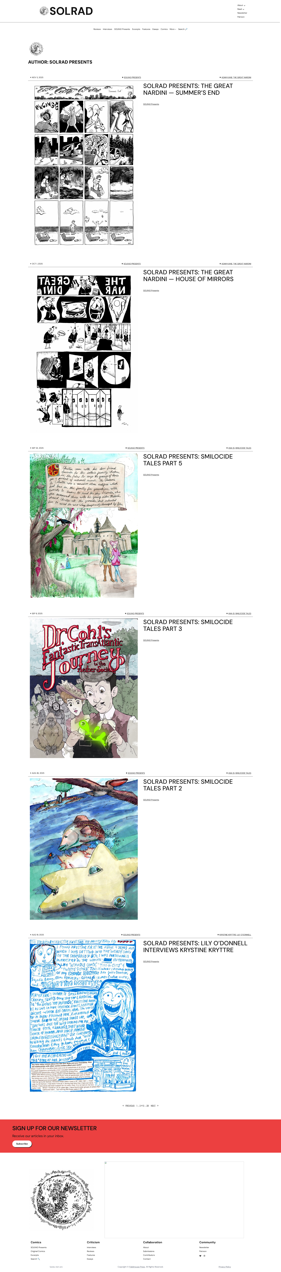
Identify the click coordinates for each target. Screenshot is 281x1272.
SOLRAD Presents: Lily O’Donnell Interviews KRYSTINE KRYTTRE (195, 946)
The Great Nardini (242, 77)
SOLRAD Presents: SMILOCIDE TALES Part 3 (188, 625)
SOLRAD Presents (132, 77)
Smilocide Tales (243, 448)
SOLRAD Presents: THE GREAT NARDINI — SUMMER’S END (188, 89)
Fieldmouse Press (137, 1267)
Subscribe (22, 1143)
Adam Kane (227, 77)
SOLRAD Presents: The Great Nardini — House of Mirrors (188, 275)
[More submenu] (175, 29)
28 (147, 1105)
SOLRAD (71, 11)
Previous (128, 1105)
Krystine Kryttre (227, 934)
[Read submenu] (243, 9)
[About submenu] (244, 5)
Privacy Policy (225, 1267)
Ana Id (231, 448)
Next (154, 1105)
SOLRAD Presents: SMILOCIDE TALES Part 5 (188, 460)
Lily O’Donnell (244, 934)
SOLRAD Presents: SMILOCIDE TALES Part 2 (188, 785)
